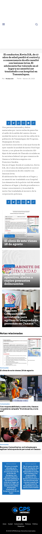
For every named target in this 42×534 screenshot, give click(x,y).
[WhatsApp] (18, 123)
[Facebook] (8, 123)
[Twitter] (13, 123)
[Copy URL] (33, 123)
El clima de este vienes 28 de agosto (17, 370)
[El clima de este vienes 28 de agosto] (21, 229)
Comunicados (5, 404)
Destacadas (9, 236)
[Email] (23, 123)
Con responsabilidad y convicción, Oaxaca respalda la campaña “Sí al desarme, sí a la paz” (19, 408)
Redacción (9, 79)
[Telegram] (28, 123)
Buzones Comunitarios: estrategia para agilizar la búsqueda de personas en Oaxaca (20, 448)
